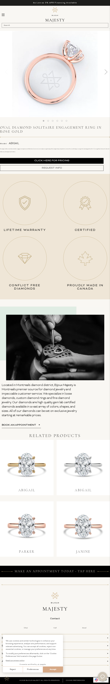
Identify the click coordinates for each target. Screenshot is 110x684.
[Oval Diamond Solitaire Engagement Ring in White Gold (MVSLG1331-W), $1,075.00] (83, 464)
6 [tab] (66, 121)
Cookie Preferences (75, 680)
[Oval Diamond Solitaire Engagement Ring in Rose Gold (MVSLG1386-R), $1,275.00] (26, 526)
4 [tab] (57, 121)
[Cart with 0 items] (106, 15)
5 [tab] (62, 121)
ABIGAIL (26, 490)
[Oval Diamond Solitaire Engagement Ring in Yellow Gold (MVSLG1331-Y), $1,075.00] (26, 464)
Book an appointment (19, 425)
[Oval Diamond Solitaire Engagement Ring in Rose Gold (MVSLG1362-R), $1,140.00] (83, 526)
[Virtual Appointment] (7, 14)
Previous (4, 71)
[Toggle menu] (4, 15)
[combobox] (54, 25)
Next (106, 71)
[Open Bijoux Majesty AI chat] (102, 676)
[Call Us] (102, 15)
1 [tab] (43, 121)
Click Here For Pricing (51, 160)
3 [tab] (52, 121)
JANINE (83, 552)
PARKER (27, 552)
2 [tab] (48, 121)
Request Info (52, 168)
